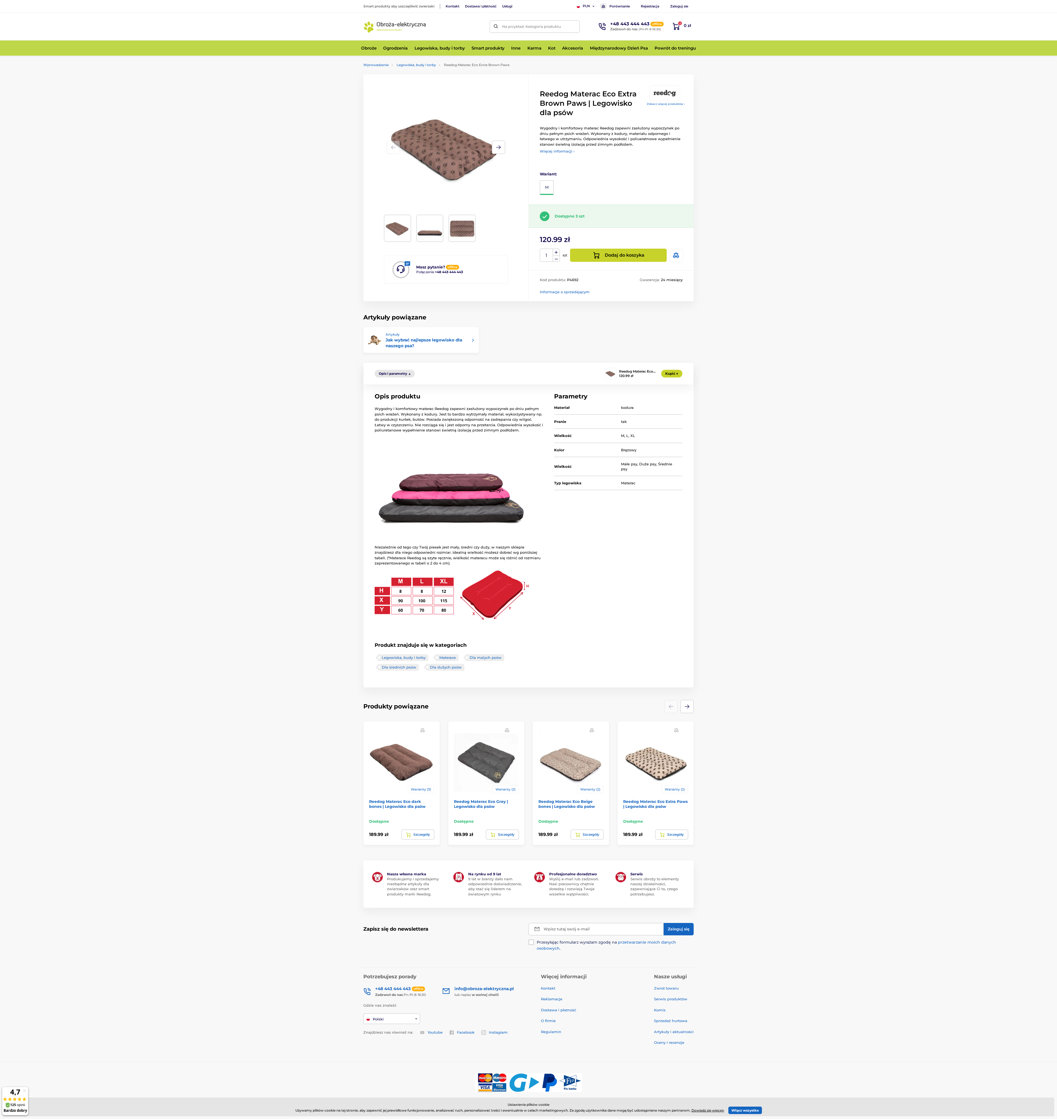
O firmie (548, 1020)
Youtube (435, 1032)
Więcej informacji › (557, 151)
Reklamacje (551, 999)
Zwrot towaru (666, 988)
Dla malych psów (486, 657)
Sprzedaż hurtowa (670, 1020)
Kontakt (452, 6)
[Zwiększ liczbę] (556, 252)
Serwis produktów (670, 999)
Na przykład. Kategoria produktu (531, 26)
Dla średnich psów (399, 667)
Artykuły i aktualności (674, 1032)
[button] (498, 147)
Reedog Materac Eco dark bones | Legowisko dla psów (397, 804)
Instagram (498, 1032)
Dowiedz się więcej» (707, 1110)
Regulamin (551, 1032)
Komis (660, 1010)
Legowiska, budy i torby (416, 65)
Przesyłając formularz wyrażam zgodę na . (606, 945)
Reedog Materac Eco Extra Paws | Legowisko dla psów (655, 804)
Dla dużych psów (446, 667)
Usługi (507, 6)
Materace (447, 657)
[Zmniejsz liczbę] (556, 258)
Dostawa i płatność (481, 6)
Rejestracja (650, 6)
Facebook (466, 1032)
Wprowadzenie (376, 65)
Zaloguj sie (679, 6)
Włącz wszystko (745, 1110)
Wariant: (548, 174)
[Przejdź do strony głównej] (395, 26)
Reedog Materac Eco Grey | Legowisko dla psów (481, 804)
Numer (546, 255)
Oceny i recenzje (669, 1042)
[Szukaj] (496, 26)
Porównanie (619, 6)
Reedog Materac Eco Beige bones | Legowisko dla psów (566, 804)
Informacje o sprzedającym (565, 292)
